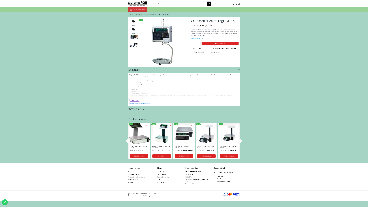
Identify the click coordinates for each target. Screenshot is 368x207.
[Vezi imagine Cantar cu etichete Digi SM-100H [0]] (134, 22)
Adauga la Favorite (198, 53)
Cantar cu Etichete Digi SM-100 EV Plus (161, 147)
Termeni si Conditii (134, 174)
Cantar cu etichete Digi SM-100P (206, 147)
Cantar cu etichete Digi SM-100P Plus (229, 147)
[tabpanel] (162, 42)
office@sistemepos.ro (223, 181)
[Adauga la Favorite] (147, 125)
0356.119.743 (220, 179)
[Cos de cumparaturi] (239, 4)
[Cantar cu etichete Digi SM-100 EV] (139, 133)
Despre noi (131, 172)
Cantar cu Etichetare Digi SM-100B (183, 147)
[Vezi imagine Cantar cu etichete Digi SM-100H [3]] (134, 45)
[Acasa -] (137, 3)
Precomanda (220, 43)
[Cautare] (209, 4)
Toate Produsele (139, 10)
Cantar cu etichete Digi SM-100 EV (139, 147)
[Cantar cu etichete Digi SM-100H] (162, 42)
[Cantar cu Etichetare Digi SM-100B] (184, 133)
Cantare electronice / (141, 14)
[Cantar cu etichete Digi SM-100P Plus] (228, 133)
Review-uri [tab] (136, 108)
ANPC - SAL (160, 182)
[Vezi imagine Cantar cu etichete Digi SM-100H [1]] (134, 30)
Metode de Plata (161, 172)
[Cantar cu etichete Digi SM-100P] (206, 133)
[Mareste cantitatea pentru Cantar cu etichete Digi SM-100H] (199, 43)
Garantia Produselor (163, 177)
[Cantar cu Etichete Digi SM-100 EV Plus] (161, 133)
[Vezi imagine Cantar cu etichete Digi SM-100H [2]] (134, 37)
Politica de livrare (133, 179)
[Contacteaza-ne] (233, 4)
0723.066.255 (220, 176)
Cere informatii (214, 53)
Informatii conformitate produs (139, 103)
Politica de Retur (162, 174)
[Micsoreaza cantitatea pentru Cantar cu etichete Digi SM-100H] (192, 43)
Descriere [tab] (134, 69)
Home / (130, 14)
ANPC (158, 179)
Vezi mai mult (134, 100)
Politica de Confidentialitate (136, 177)
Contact (130, 182)
